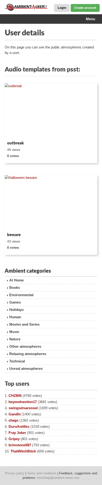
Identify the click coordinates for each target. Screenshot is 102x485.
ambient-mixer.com (28, 7)
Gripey (14, 439)
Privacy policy (14, 473)
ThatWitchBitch (23, 451)
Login (62, 8)
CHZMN (15, 396)
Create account (85, 8)
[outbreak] (51, 111)
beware (14, 235)
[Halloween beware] (51, 203)
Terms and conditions (41, 473)
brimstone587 (20, 445)
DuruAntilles (19, 426)
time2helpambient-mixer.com (58, 478)
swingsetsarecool (23, 408)
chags (14, 420)
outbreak (15, 143)
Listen (16, 132)
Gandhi (15, 414)
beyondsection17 (23, 402)
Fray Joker (17, 433)
